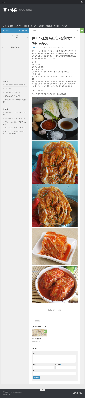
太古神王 (7, 131)
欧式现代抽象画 (36, 339)
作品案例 (11, 26)
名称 (34, 365)
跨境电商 (64, 26)
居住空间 (41, 26)
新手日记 (26, 26)
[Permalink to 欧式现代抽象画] (39, 333)
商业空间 (49, 26)
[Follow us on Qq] (23, 30)
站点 (34, 371)
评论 (34, 353)
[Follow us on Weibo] (20, 30)
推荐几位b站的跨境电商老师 (12, 96)
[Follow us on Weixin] (26, 30)
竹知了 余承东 (9, 88)
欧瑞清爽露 (8, 128)
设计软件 (33, 26)
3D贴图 (34, 30)
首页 (4, 26)
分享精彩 (18, 26)
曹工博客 (10, 10)
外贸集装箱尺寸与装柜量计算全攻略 (15, 84)
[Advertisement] (51, 17)
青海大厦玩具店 (20, 128)
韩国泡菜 (37, 321)
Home (3, 2)
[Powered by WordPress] (9, 394)
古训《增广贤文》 (19, 118)
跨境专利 (56, 26)
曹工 (34, 48)
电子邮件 (58, 365)
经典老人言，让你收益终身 (12, 92)
